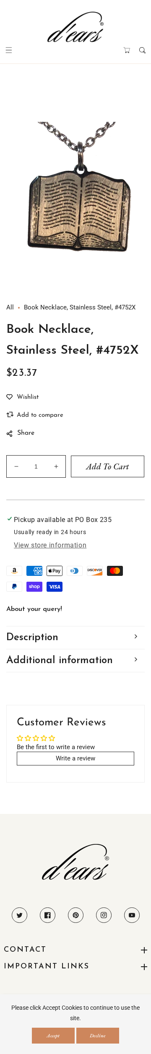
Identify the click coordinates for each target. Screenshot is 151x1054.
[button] (8, 50)
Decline (97, 1035)
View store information (50, 545)
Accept (53, 1035)
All (10, 307)
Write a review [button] (75, 758)
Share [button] (25, 433)
